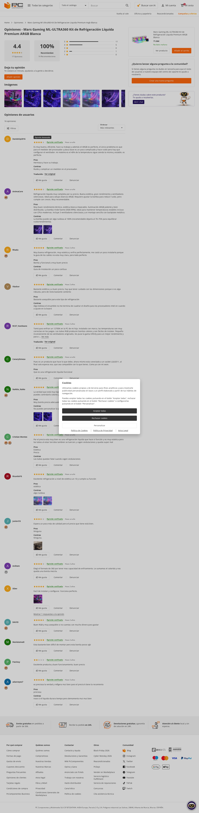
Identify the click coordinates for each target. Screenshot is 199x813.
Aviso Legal (123, 430)
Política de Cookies (79, 430)
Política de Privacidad (103, 430)
